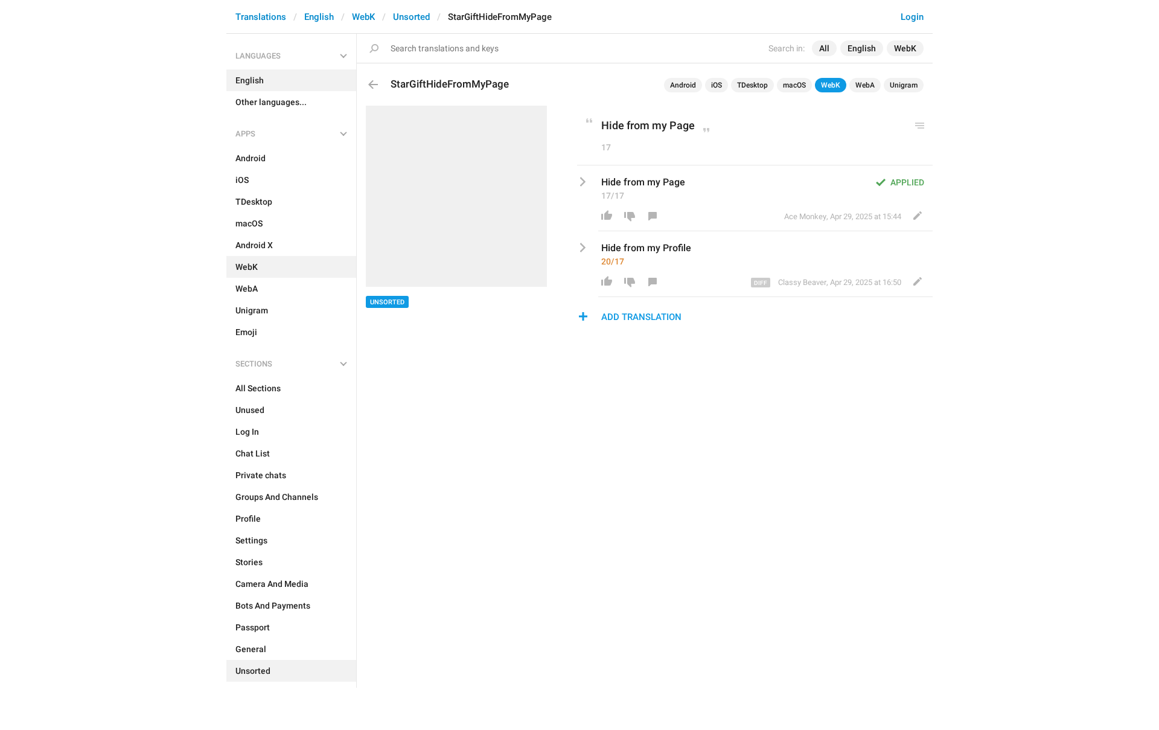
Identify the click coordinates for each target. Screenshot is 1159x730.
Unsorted (411, 16)
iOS (716, 85)
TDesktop (752, 85)
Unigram (904, 85)
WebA (865, 85)
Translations (260, 16)
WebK (363, 16)
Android (683, 85)
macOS (794, 85)
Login (912, 16)
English (319, 16)
